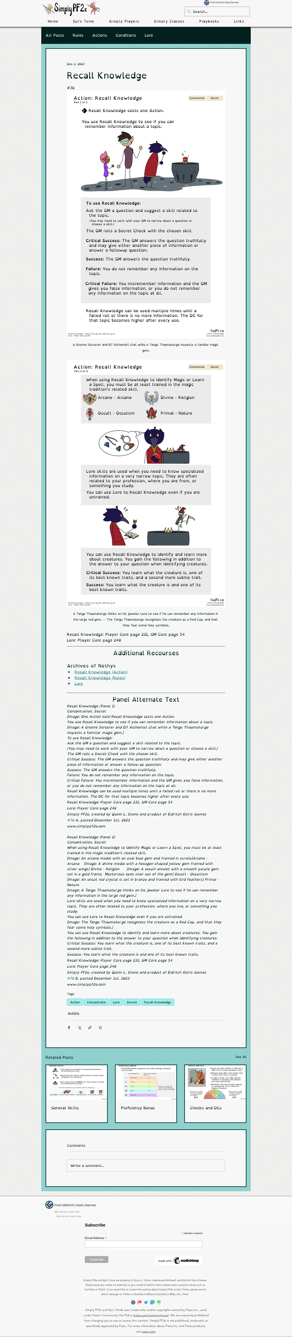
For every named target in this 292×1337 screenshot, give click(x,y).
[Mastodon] (152, 1302)
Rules (78, 35)
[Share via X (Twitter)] (79, 1028)
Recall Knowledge (157, 1002)
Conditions (126, 35)
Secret (132, 1002)
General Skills (65, 1108)
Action (75, 1002)
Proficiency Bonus (138, 1108)
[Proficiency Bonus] (146, 1082)
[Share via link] (90, 1028)
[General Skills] (76, 1082)
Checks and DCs (206, 1108)
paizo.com (148, 1331)
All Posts (55, 35)
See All (241, 1056)
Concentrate (96, 1002)
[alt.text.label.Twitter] (146, 1302)
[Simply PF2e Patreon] (139, 1302)
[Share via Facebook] (69, 1028)
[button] (124, 21)
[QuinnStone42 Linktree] (159, 1302)
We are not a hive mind (68, 1216)
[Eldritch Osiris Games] (133, 1302)
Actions (99, 35)
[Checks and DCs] (215, 1082)
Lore (149, 35)
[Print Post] (100, 1028)
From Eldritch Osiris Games (224, 2)
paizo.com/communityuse (151, 1315)
